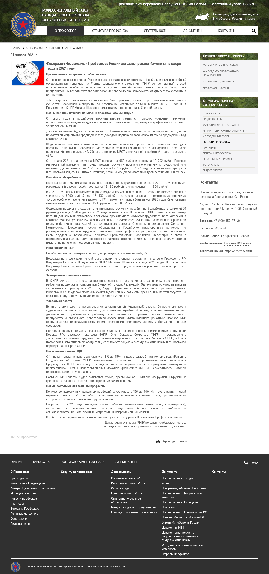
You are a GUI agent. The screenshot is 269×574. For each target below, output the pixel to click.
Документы (192, 31)
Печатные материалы (217, 159)
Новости (54, 48)
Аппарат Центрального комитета (225, 130)
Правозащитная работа (126, 493)
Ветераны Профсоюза (217, 153)
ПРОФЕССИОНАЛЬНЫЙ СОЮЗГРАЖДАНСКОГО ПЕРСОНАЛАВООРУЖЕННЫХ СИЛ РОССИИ (64, 15)
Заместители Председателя (221, 125)
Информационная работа (128, 483)
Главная (16, 48)
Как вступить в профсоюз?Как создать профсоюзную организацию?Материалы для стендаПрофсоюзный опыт (221, 76)
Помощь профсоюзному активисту (134, 512)
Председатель (212, 119)
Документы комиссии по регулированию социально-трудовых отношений (180, 536)
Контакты (226, 31)
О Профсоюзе (65, 31)
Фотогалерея (211, 164)
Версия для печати (174, 441)
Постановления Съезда (177, 478)
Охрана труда (120, 488)
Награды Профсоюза (175, 554)
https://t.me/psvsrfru (238, 251)
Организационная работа (128, 478)
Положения (169, 507)
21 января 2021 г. (75, 48)
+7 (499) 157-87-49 (227, 221)
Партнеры (209, 147)
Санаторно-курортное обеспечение (126, 500)
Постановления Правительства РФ (184, 512)
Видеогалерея (212, 170)
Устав (165, 483)
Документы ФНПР (173, 527)
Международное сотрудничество (133, 507)
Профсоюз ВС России (235, 236)
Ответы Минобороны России (180, 522)
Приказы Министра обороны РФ (183, 517)
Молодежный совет (216, 136)
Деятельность (155, 31)
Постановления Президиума (180, 502)
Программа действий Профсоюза (184, 488)
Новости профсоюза (216, 142)
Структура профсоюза (110, 31)
